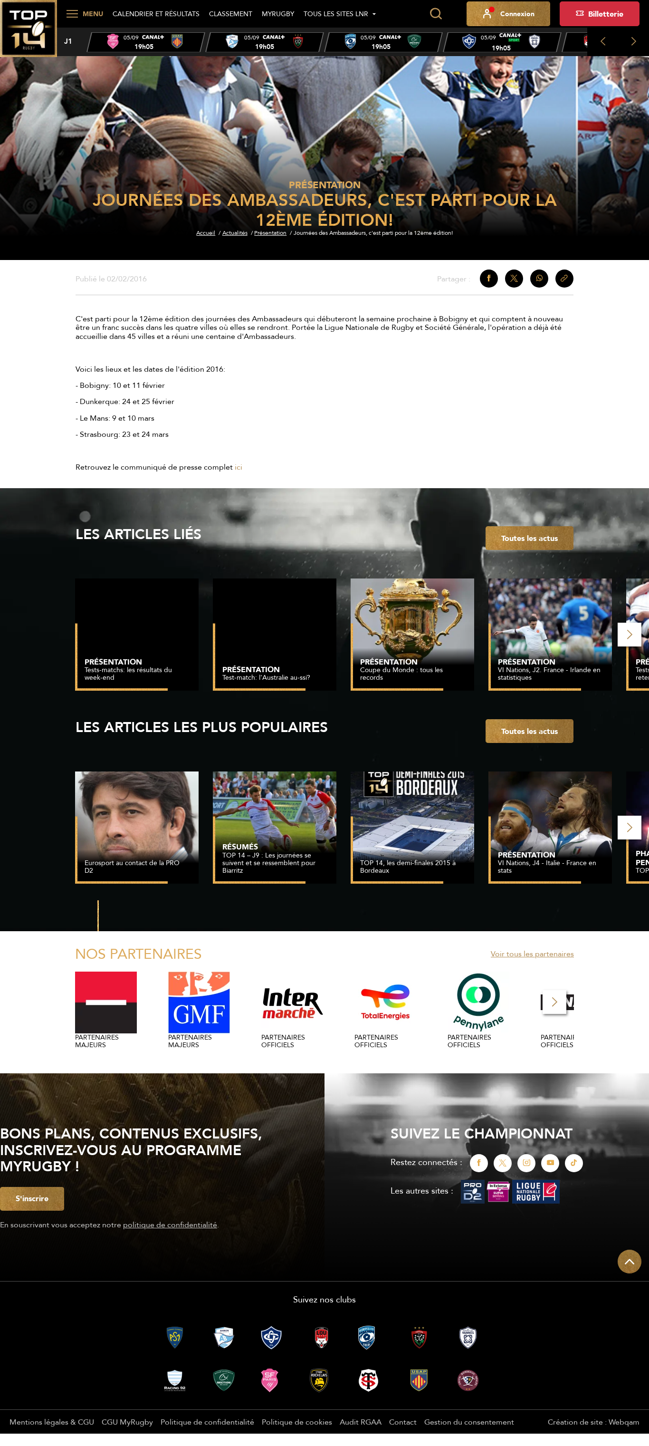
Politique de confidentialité (207, 1421)
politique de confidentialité (170, 1224)
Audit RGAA (361, 1421)
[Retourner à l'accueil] (28, 33)
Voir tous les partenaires (532, 953)
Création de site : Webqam (593, 1421)
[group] (145, 42)
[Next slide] (633, 42)
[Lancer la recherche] (436, 14)
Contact (403, 1421)
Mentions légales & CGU (52, 1421)
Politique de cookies (297, 1421)
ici (238, 466)
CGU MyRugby (127, 1421)
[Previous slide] (602, 42)
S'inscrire (32, 1198)
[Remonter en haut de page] (629, 1261)
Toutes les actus (529, 538)
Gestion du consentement (469, 1421)
